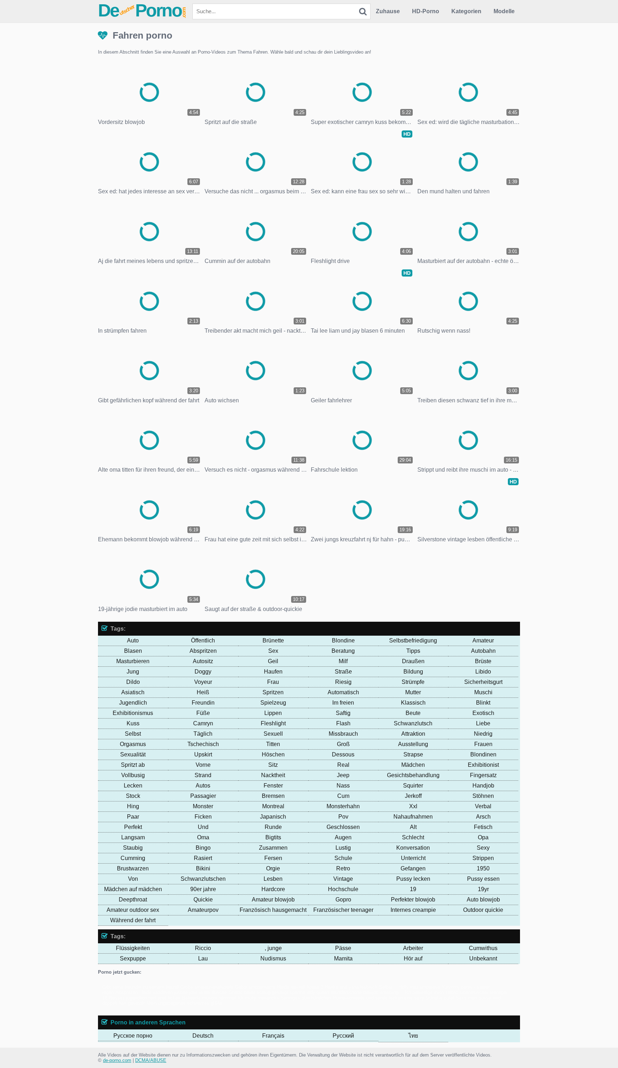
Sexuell (273, 734)
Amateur (483, 640)
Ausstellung (413, 744)
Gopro (343, 899)
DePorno (142, 10)
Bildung (413, 672)
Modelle (504, 11)
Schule (343, 858)
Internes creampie (413, 910)
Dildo (133, 682)
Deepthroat (133, 899)
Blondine (343, 640)
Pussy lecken (413, 879)
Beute (413, 713)
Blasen (133, 651)
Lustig (343, 848)
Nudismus (273, 958)
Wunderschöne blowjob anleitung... (367, 992)
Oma (203, 837)
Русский (343, 1036)
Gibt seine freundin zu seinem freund (140, 987)
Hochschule (343, 889)
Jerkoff (413, 796)
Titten (273, 744)
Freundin (203, 703)
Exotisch (483, 713)
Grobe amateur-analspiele (206, 987)
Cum (343, 796)
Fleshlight (273, 723)
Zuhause (388, 11)
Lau (203, 958)
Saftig (343, 713)
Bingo (203, 848)
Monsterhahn (343, 806)
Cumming (133, 858)
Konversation (413, 848)
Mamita (343, 958)
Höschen (273, 754)
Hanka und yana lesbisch (351, 987)
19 (413, 889)
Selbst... (388, 987)
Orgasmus (133, 744)
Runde (273, 827)
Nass (343, 786)
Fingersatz (483, 775)
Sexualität (133, 754)
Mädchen (413, 765)
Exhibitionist (483, 765)
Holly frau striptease (419, 987)
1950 (483, 868)
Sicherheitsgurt (483, 682)
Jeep (343, 775)
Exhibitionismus (133, 713)
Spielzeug (273, 703)
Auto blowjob (483, 899)
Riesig (343, 682)
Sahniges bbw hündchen (306, 997)
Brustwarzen (133, 868)
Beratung (343, 651)
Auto (133, 640)
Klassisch (413, 703)
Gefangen (413, 868)
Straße (343, 672)
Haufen (273, 672)
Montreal (273, 806)
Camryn (203, 723)
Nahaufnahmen (413, 817)
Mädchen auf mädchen (133, 889)
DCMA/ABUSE (150, 1060)
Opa (483, 837)
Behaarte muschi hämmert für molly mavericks (230, 997)
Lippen (273, 713)
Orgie (273, 868)
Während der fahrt (133, 920)
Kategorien (466, 11)
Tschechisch (203, 744)
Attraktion (413, 734)
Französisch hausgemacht (273, 910)
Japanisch (273, 817)
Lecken (133, 786)
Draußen (413, 661)
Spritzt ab (133, 765)
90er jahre (203, 889)
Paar (133, 817)
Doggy (203, 672)
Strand (203, 775)
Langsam (133, 837)
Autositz (203, 661)
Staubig (133, 848)
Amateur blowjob (273, 899)
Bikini (203, 868)
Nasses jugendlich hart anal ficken (144, 997)
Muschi (483, 692)
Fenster (273, 786)
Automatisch (343, 692)
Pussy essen (483, 879)
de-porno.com (117, 1060)
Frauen (483, 744)
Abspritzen (203, 651)
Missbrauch (343, 734)
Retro (343, 868)
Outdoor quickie (483, 910)
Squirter (413, 786)
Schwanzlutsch (413, 723)
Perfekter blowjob (413, 899)
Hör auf (413, 958)
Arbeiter (413, 948)
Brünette (273, 640)
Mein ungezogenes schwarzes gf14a (184, 1003)
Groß (343, 744)
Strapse (413, 754)
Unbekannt (483, 958)
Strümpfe (413, 682)
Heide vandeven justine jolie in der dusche (183, 992)
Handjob (483, 786)
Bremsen (273, 796)
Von (133, 879)
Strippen (483, 858)
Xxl (413, 806)
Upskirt (203, 754)
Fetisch (483, 827)
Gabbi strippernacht (255, 987)
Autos (203, 786)
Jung (133, 672)
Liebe (483, 723)
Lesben (273, 879)
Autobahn (483, 651)
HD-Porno (425, 11)
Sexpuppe (133, 958)
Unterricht (413, 858)
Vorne (203, 765)
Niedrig (483, 734)
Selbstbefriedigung (413, 640)
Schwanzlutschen (203, 879)
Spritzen (273, 692)
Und (203, 827)
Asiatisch (132, 692)
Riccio (203, 948)
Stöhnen (483, 796)
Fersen (273, 858)
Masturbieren (132, 661)
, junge (273, 948)
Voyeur (203, 682)
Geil (273, 661)
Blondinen (483, 754)
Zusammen (273, 848)
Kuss (133, 723)
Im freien (343, 703)
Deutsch (203, 1036)
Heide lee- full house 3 (300, 987)
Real (343, 765)
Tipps (413, 651)
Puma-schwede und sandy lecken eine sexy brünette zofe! (393, 997)
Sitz (273, 765)
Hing (133, 806)
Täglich (202, 734)
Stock (133, 796)
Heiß (203, 692)
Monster (203, 806)
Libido (483, 672)
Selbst (133, 734)
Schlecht (413, 837)
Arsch (483, 817)
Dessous (343, 754)
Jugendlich (133, 703)
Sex (273, 651)
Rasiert (203, 858)
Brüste (483, 661)
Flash (343, 723)
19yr (483, 889)
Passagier (203, 796)
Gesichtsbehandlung (413, 775)
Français (273, 1036)
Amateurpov (203, 910)
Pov (343, 817)
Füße (203, 713)
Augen (343, 837)
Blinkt (483, 703)
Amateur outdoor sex (133, 910)
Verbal (483, 806)
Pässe (343, 948)
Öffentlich (203, 640)
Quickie (203, 899)
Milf (343, 661)
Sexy (483, 848)
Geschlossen (343, 827)
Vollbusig (133, 775)
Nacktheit (273, 775)
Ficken (203, 817)
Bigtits (273, 837)
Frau (273, 682)
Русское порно (132, 1036)
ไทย (413, 1036)
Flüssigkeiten (133, 948)
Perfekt (133, 827)
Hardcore (273, 889)
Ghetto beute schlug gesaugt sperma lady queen (279, 992)
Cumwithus (483, 948)
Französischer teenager (343, 910)
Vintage (343, 879)
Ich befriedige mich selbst (431, 992)
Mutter (413, 692)
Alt (413, 827)
